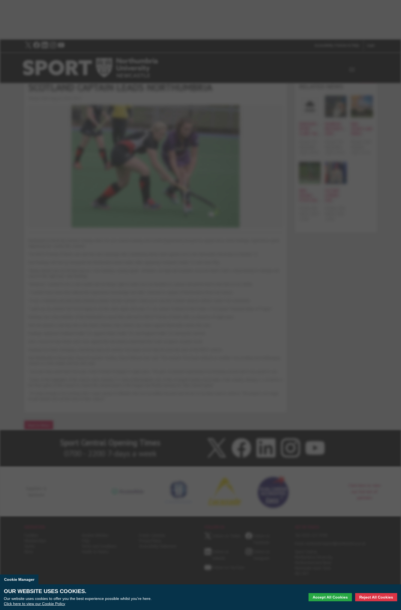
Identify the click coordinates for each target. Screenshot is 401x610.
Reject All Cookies (376, 597)
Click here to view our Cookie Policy (34, 603)
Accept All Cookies (330, 597)
